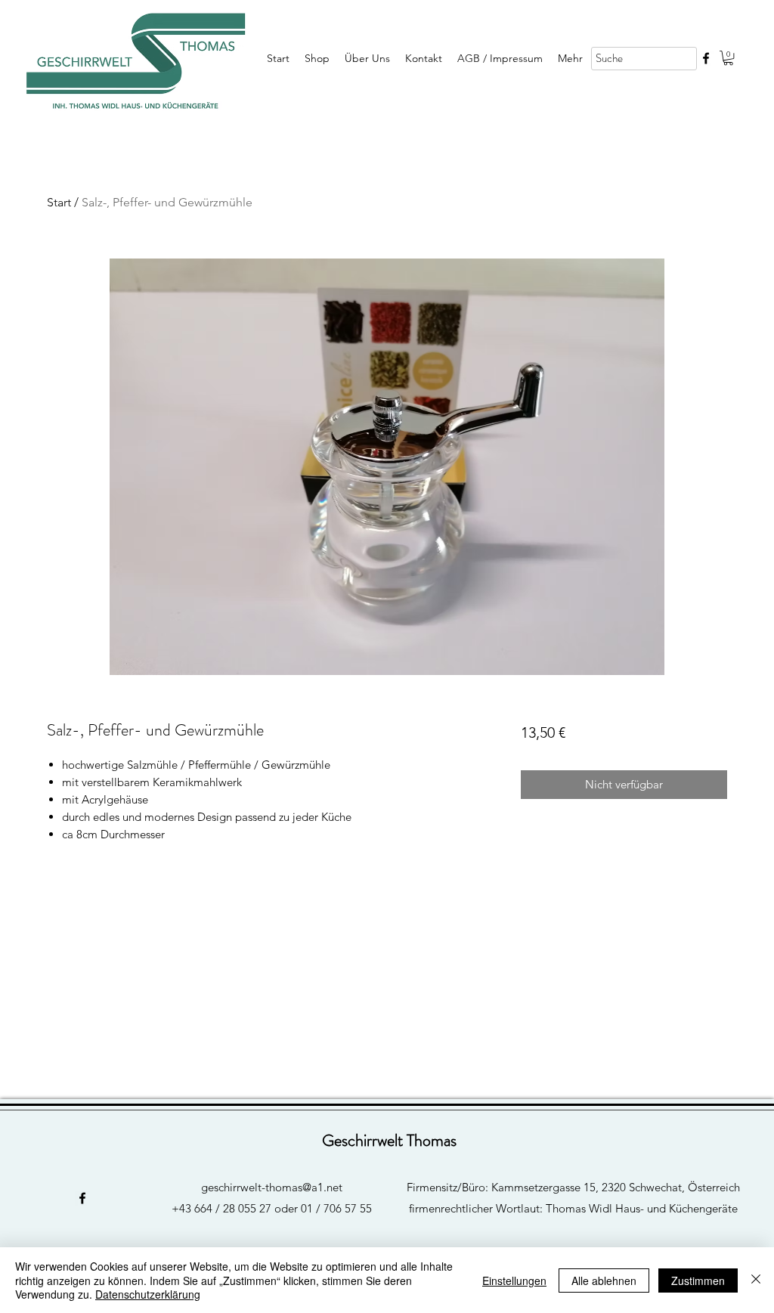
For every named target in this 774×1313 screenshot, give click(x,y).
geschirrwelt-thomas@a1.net (271, 1187)
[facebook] (706, 58)
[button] (728, 58)
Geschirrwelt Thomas (389, 1140)
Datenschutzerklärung (147, 1294)
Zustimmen (698, 1280)
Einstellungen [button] (514, 1280)
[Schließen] (756, 1280)
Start (59, 202)
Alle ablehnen (603, 1280)
